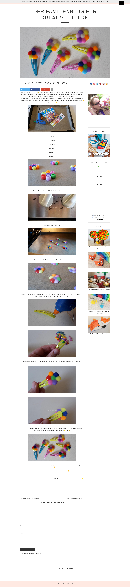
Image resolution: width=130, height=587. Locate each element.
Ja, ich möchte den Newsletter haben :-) (31, 553)
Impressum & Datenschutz (63, 583)
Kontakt (71, 583)
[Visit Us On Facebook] (91, 84)
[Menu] (121, 3)
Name (21, 525)
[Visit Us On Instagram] (94, 84)
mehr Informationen (100, 1)
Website (22, 540)
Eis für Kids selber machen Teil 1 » (75, 498)
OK (107, 1)
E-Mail (22, 533)
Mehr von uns (66, 574)
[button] (25, 89)
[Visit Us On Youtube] (103, 84)
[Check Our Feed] (106, 84)
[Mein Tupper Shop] (99, 156)
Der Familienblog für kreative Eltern (65, 15)
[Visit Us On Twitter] (97, 84)
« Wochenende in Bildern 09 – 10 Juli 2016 (29, 498)
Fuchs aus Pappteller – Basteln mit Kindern (99, 333)
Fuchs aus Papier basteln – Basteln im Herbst (99, 268)
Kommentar (22, 509)
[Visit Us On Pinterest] (100, 84)
